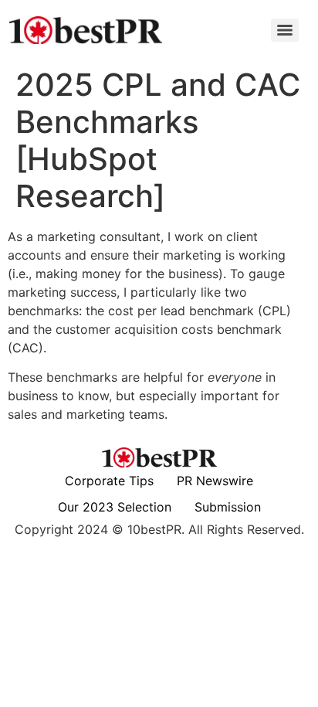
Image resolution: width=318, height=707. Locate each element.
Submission (228, 507)
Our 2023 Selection (114, 507)
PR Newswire (215, 480)
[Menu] (285, 30)
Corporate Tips (109, 480)
